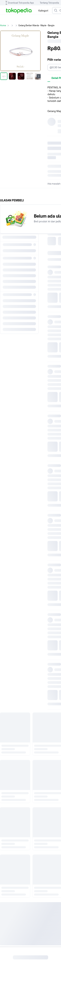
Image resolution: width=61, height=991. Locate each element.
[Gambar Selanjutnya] (39, 76)
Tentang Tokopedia (49, 3)
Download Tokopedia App (21, 3)
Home (3, 25)
